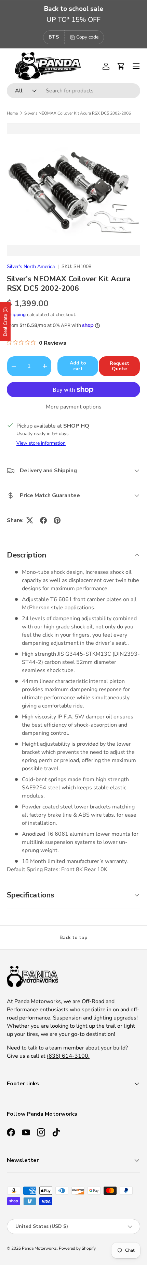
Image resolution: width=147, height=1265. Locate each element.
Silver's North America (31, 266)
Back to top (73, 937)
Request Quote (119, 366)
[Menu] (136, 66)
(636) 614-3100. (68, 1056)
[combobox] (73, 90)
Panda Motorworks (39, 1248)
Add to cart (78, 366)
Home (12, 113)
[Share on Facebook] (43, 520)
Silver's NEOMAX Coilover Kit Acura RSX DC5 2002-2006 (77, 113)
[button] (121, 66)
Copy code (87, 37)
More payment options (74, 407)
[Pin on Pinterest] (57, 520)
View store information (41, 443)
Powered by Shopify (77, 1248)
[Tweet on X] (30, 520)
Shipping (16, 314)
